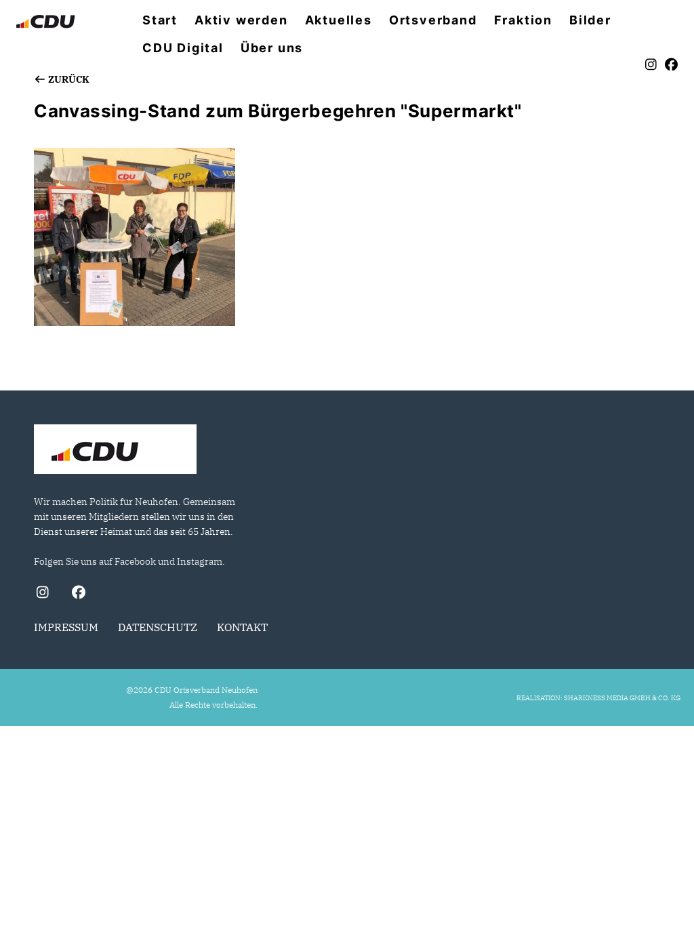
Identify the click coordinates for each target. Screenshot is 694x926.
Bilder (590, 20)
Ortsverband (433, 20)
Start (160, 20)
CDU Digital (183, 48)
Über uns (272, 48)
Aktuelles (338, 20)
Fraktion (523, 20)
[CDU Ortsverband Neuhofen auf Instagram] (42, 594)
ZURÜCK (67, 79)
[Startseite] (115, 451)
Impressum (66, 627)
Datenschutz (157, 627)
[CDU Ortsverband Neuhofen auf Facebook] (78, 594)
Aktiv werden (241, 20)
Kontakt (242, 627)
